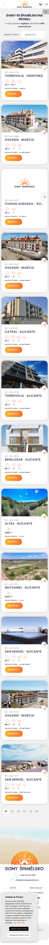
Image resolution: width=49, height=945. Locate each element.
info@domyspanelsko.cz (27, 880)
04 (24, 811)
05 (30, 811)
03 (18, 811)
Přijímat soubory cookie (19, 929)
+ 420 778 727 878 (27, 875)
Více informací (18, 923)
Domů (13, 887)
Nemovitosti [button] (36, 887)
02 (12, 811)
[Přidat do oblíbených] (43, 68)
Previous (3, 56)
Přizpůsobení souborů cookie (19, 935)
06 (36, 811)
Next (45, 56)
